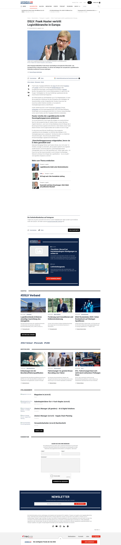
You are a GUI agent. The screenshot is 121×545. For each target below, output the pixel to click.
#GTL (82, 368)
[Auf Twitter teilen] (28, 89)
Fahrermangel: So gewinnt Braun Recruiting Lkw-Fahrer (60, 372)
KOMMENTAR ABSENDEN (60, 481)
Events (56, 6)
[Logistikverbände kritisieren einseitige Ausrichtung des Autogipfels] (33, 305)
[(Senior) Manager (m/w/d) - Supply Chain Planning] (26, 417)
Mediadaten (71, 536)
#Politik (47, 343)
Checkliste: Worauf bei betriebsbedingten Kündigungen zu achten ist (64, 251)
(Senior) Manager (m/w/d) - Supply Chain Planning (53, 416)
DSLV (54, 86)
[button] (60, 538)
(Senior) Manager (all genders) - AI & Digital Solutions (54, 409)
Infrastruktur (35, 109)
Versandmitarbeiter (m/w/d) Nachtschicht (50, 423)
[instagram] (60, 526)
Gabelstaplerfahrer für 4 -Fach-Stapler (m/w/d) (52, 402)
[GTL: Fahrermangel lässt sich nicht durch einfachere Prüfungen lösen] (87, 359)
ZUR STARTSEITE (74, 230)
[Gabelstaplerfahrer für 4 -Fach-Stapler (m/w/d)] (26, 402)
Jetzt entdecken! (89, 542)
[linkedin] (64, 526)
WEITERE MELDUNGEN (28, 334)
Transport (58, 107)
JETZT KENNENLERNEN (53, 278)
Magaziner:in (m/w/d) (42, 395)
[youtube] (56, 526)
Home (28, 18)
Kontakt (80, 536)
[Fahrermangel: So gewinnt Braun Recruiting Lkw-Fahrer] (60, 359)
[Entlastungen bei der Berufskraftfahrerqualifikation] (33, 359)
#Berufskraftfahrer (31, 368)
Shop (81, 2)
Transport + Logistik (44, 18)
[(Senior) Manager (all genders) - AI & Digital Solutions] (26, 409)
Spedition (66, 86)
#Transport (29, 314)
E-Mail (42, 451)
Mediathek (49, 6)
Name (63, 451)
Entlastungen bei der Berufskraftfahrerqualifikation (32, 372)
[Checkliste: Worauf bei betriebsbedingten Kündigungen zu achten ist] (39, 251)
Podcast (62, 6)
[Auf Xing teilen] (28, 95)
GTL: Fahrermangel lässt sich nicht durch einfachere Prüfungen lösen (87, 373)
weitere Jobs (39, 430)
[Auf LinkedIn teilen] (28, 92)
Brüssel (65, 89)
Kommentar (43, 457)
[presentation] (99, 12)
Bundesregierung (56, 87)
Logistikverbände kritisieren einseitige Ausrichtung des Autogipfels (31, 319)
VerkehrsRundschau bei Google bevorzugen (67, 78)
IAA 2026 (41, 6)
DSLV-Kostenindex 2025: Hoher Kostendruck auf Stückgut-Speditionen (87, 319)
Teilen (42, 78)
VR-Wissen (70, 6)
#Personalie (38, 343)
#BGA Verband (57, 314)
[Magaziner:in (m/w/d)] (26, 394)
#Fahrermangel (57, 368)
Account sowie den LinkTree (54, 221)
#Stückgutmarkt (84, 314)
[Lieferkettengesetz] (39, 268)
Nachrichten (33, 6)
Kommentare (33, 78)
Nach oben (96, 529)
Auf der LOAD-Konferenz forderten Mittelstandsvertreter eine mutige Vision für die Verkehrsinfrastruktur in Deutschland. (60, 325)
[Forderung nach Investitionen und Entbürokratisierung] (60, 305)
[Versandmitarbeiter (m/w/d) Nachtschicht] (26, 423)
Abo (90, 2)
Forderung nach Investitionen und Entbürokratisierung (60, 318)
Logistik (36, 87)
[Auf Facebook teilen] (28, 85)
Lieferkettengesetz (58, 267)
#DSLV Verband (30, 295)
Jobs (84, 2)
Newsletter (75, 2)
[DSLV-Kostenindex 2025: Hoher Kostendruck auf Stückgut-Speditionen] (87, 305)
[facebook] (53, 526)
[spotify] (68, 526)
